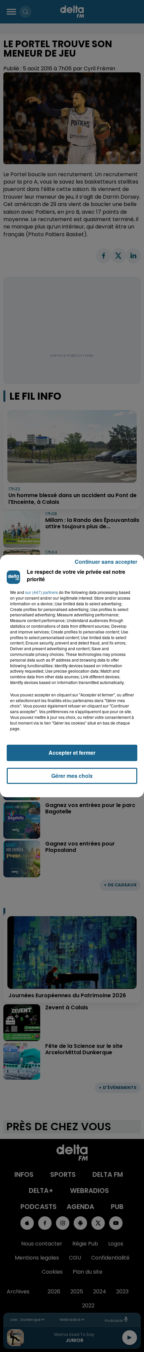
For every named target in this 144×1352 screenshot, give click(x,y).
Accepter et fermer (72, 752)
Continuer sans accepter (106, 561)
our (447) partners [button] (41, 592)
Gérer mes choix (72, 776)
